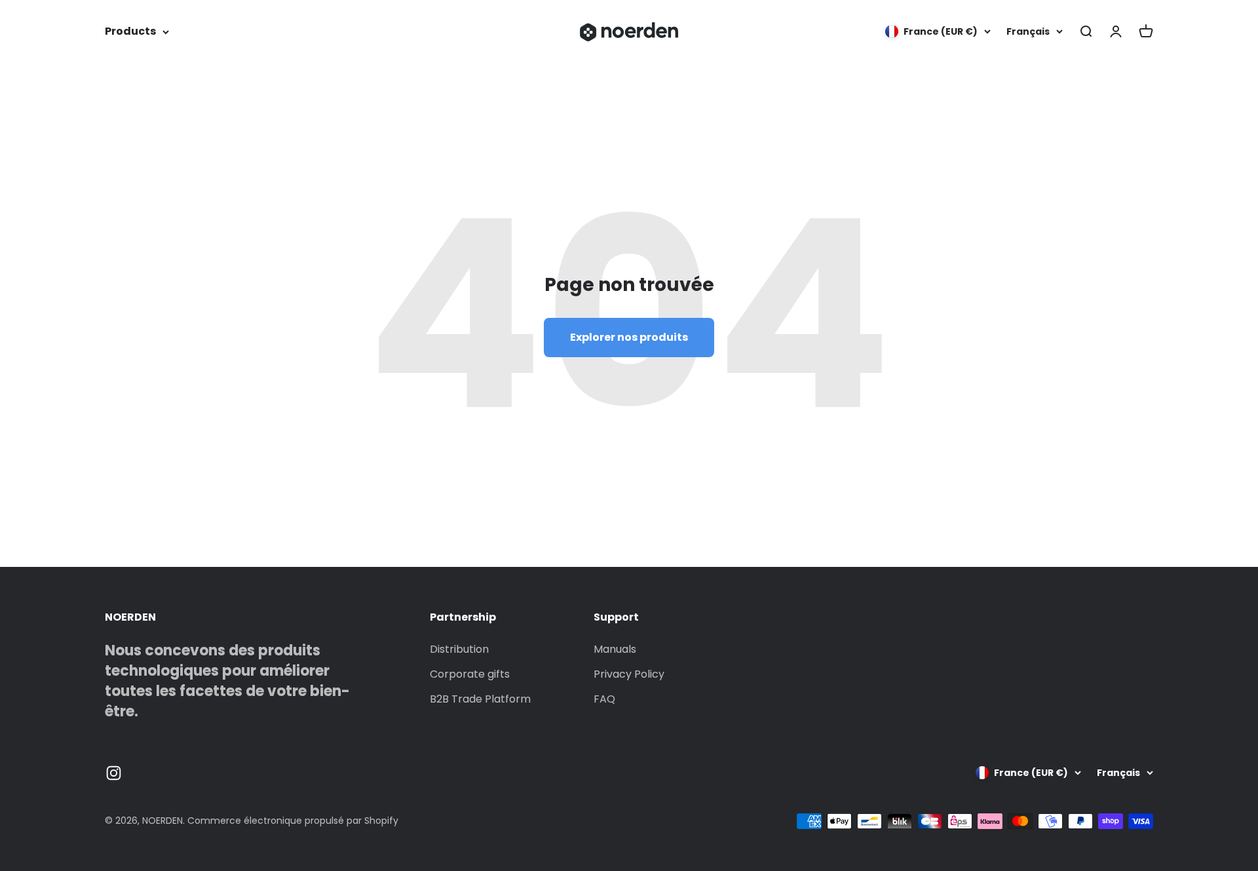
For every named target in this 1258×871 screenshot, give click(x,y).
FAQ (604, 698)
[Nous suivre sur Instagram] (114, 773)
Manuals (615, 649)
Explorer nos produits (629, 337)
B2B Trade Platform (480, 698)
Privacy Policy (629, 674)
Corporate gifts (470, 674)
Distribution (459, 649)
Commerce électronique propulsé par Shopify (292, 820)
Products (130, 31)
